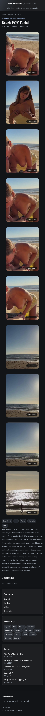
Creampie (34, 8)
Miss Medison (15, 3)
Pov (16, 521)
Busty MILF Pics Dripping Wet (16, 679)
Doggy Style (28, 630)
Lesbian (32, 634)
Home (4, 15)
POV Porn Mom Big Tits (13, 654)
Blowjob (10, 8)
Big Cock (8, 638)
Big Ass (7, 627)
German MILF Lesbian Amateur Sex (18, 660)
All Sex (26, 8)
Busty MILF (8, 673)
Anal (14, 627)
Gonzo (37, 630)
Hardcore (18, 8)
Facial (5, 526)
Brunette (32, 521)
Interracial (8, 634)
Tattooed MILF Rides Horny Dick (17, 667)
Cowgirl (18, 630)
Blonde (17, 634)
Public (23, 521)
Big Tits (21, 627)
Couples (16, 638)
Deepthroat (7, 521)
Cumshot (31, 627)
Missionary (8, 630)
